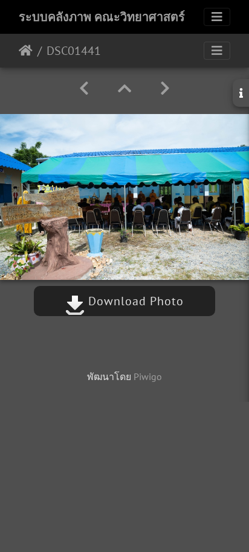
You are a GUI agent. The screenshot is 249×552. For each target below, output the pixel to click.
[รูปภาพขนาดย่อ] (124, 88)
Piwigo (148, 376)
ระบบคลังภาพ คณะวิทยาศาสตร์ (102, 17)
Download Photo (134, 301)
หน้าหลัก (26, 51)
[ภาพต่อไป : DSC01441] (165, 88)
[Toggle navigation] (217, 17)
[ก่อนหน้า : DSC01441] (84, 88)
